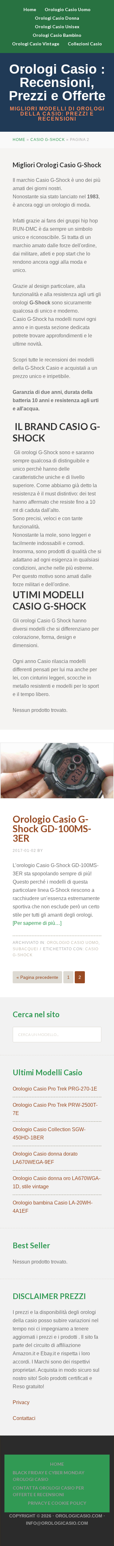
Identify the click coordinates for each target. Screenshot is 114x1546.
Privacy (22, 1402)
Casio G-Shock (47, 139)
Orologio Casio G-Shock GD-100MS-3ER (52, 828)
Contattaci (24, 1418)
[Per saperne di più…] (37, 923)
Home (19, 139)
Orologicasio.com (78, 1515)
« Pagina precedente (37, 977)
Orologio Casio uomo (72, 942)
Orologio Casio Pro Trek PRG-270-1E (55, 1088)
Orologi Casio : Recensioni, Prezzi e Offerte (57, 82)
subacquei (25, 949)
